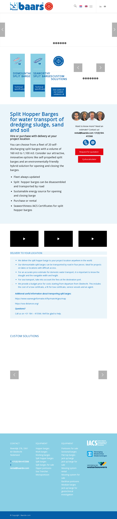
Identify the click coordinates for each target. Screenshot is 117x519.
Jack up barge (67, 458)
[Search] (74, 6)
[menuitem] (74, 6)
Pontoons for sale (69, 448)
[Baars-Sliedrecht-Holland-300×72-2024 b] (31, 6)
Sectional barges (69, 451)
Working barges (43, 455)
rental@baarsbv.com (19, 468)
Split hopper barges (45, 458)
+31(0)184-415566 (20, 461)
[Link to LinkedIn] (100, 6)
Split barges (41, 461)
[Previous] (2, 30)
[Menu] (90, 6)
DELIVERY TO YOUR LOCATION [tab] (26, 253)
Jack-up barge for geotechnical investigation (69, 491)
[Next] (114, 30)
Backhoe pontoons (70, 481)
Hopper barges (42, 448)
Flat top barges (68, 455)
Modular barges (68, 484)
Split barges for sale (45, 464)
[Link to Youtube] (105, 6)
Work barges (41, 451)
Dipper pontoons (43, 468)
